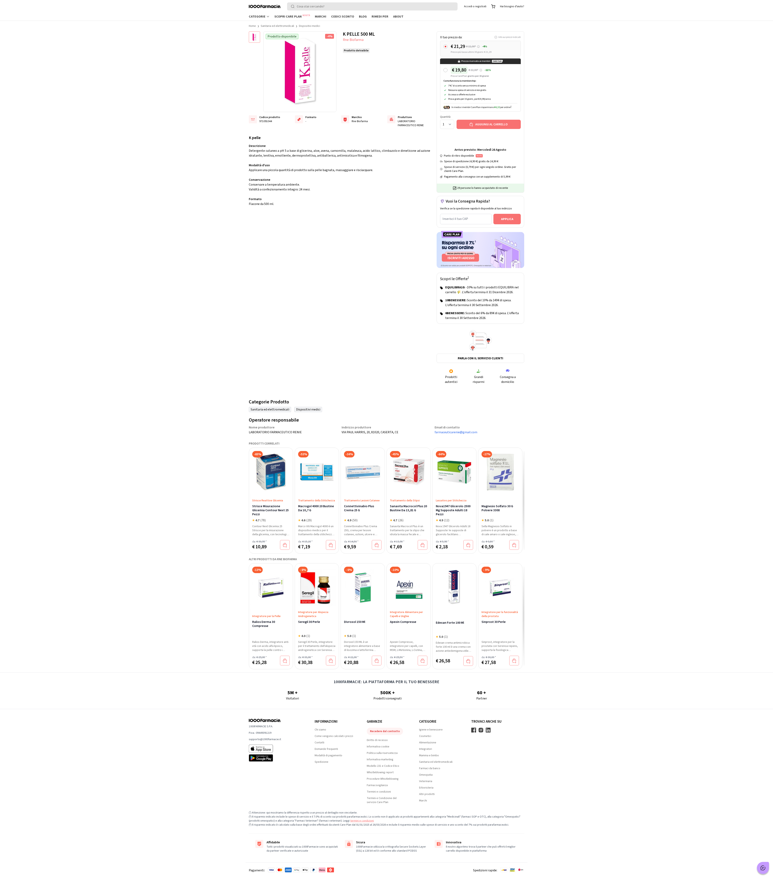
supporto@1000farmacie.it (265, 739)
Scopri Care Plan (292, 16)
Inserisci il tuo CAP (455, 219)
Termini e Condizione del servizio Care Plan (382, 800)
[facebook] (473, 730)
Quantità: (445, 117)
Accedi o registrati (475, 6)
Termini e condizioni (379, 792)
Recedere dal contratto (385, 731)
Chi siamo (320, 730)
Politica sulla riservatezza (382, 753)
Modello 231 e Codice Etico (383, 766)
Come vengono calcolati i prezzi (334, 736)
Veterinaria (425, 781)
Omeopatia (426, 775)
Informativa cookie (378, 747)
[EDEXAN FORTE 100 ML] (454, 587)
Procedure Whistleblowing (383, 779)
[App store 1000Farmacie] (275, 749)
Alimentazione (427, 743)
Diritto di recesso (377, 740)
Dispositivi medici (309, 26)
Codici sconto (342, 16)
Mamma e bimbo (429, 755)
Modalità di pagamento (328, 755)
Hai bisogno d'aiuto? (512, 6)
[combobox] (372, 6)
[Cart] (493, 6)
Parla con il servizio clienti (480, 358)
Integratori (425, 749)
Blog (363, 16)
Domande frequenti (326, 749)
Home (252, 26)
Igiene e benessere (431, 730)
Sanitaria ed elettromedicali (277, 26)
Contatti (319, 743)
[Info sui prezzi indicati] (478, 46)
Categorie (257, 16)
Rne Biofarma (353, 39)
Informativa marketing (380, 759)
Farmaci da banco (429, 768)
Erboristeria (426, 788)
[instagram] (480, 730)
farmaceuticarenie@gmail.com (456, 432)
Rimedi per (380, 16)
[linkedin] (488, 730)
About (398, 16)
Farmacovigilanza (377, 785)
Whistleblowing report (380, 772)
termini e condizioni (362, 821)
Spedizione (321, 762)
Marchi (320, 16)
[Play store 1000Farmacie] (275, 758)
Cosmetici (425, 736)
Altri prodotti (427, 794)
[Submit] (293, 6)
